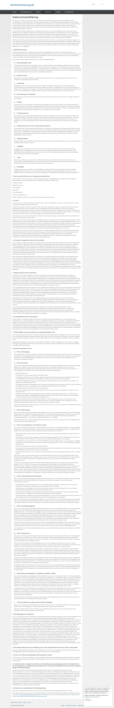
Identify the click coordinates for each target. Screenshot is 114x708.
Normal (20, 702)
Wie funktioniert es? (26, 12)
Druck (29, 702)
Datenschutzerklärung (94, 697)
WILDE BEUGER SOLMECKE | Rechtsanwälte (31, 696)
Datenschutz (48, 12)
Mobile (24, 702)
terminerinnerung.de (22, 4)
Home (14, 12)
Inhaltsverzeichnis (81, 705)
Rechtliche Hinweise (71, 705)
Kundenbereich (69, 12)
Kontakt (58, 12)
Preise (38, 12)
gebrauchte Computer (66, 694)
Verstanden (87, 699)
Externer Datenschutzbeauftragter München (27, 694)
